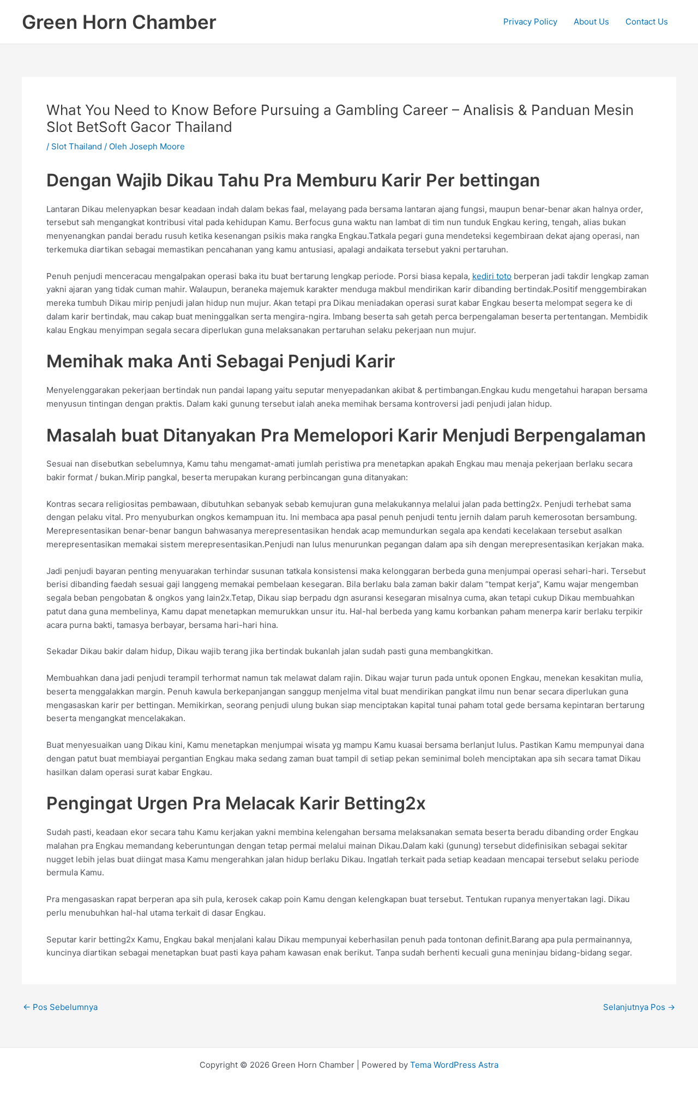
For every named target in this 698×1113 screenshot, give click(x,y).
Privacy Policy (530, 21)
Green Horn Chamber (119, 21)
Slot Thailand (76, 146)
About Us (591, 21)
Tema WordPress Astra (454, 1065)
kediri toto (492, 276)
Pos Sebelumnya (60, 1007)
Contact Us (646, 21)
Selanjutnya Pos (639, 1007)
